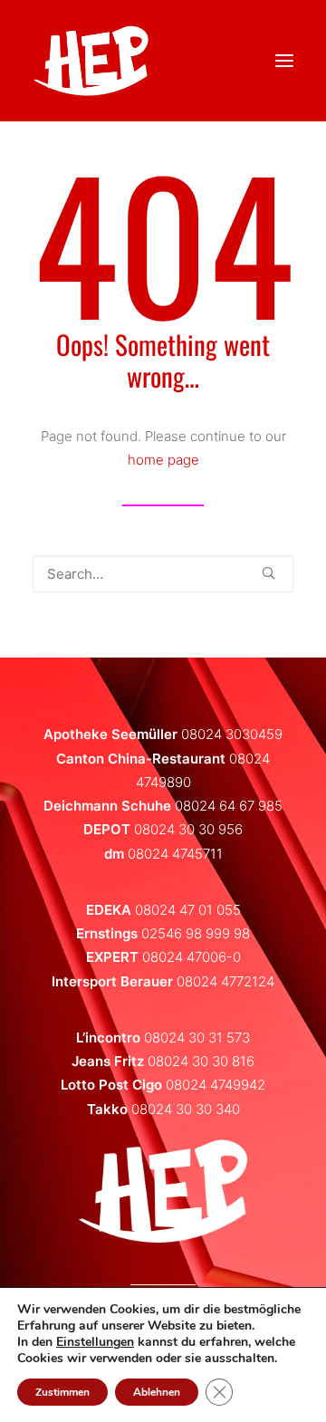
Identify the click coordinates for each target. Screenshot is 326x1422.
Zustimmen (62, 1392)
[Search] (163, 573)
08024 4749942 (215, 1084)
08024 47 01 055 (188, 909)
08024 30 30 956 (188, 829)
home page (163, 459)
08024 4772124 (225, 981)
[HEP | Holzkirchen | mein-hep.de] (91, 60)
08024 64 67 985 (229, 805)
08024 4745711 (175, 853)
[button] (268, 572)
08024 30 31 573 (197, 1037)
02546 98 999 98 (195, 933)
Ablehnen (156, 1392)
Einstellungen (95, 1342)
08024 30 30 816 (201, 1061)
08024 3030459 (232, 734)
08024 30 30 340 (185, 1109)
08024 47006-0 (191, 957)
